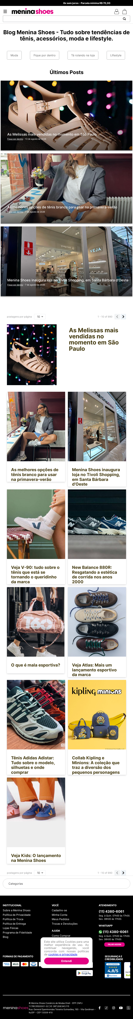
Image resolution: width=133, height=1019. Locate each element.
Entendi (66, 961)
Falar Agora (114, 944)
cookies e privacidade (62, 954)
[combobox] (66, 18)
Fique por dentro (15, 139)
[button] (66, 884)
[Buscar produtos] (125, 19)
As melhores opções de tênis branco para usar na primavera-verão (62, 207)
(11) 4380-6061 (111, 911)
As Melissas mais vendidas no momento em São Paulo (52, 134)
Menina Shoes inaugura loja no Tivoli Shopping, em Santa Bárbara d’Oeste (67, 280)
